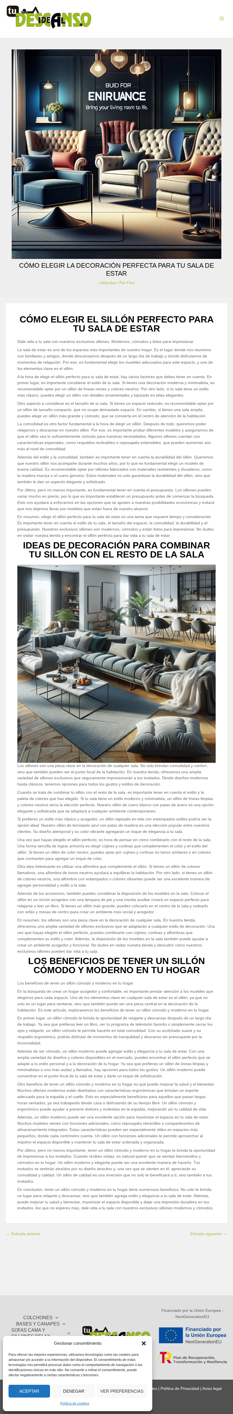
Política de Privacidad (180, 1388)
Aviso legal (212, 1388)
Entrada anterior (23, 1234)
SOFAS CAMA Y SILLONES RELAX (30, 1333)
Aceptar (29, 1391)
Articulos (108, 283)
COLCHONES (38, 1317)
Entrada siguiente (208, 1234)
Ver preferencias (121, 1391)
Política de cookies (74, 1403)
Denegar (73, 1391)
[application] (55, 1318)
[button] (144, 1343)
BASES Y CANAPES (38, 1323)
